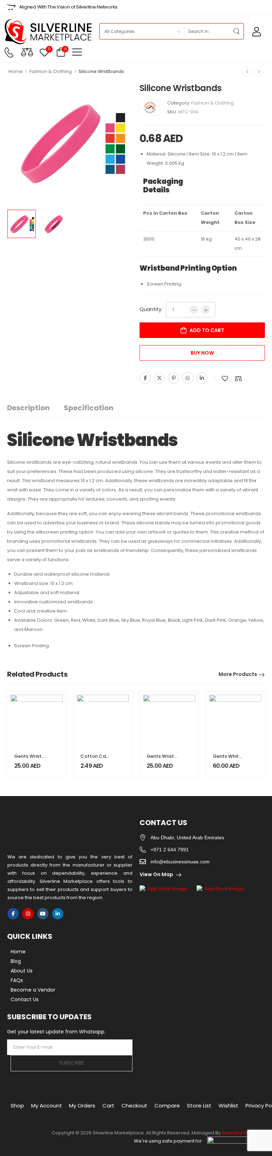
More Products (238, 674)
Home (15, 71)
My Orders (82, 1105)
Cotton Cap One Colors (94, 759)
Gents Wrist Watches (27, 759)
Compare (167, 1105)
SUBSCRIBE (71, 1062)
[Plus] (206, 309)
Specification (88, 408)
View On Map (156, 874)
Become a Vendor (33, 989)
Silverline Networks (243, 1132)
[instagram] (28, 913)
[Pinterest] (173, 378)
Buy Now (202, 352)
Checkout (134, 1105)
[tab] (35, 408)
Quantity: (151, 309)
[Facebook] (145, 378)
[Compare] (27, 52)
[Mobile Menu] (77, 52)
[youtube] (43, 913)
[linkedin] (57, 913)
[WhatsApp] (187, 378)
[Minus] (194, 309)
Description (28, 408)
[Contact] (9, 52)
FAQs (17, 980)
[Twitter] (159, 378)
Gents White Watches (227, 759)
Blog (16, 961)
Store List (199, 1105)
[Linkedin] (202, 378)
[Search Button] (236, 31)
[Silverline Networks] (150, 107)
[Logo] (48, 31)
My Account (46, 1105)
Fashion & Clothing (50, 71)
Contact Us (25, 999)
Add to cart (206, 330)
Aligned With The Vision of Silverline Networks (68, 7)
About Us (22, 970)
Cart (108, 1105)
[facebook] (13, 913)
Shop (17, 1105)
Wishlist (228, 1105)
